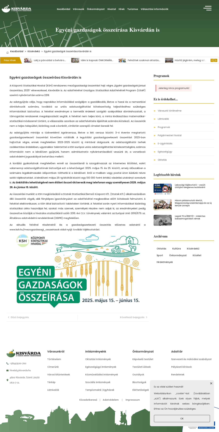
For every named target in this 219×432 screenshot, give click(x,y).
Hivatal (111, 9)
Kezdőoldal (63, 9)
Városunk (78, 9)
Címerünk (53, 366)
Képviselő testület (142, 359)
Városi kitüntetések (58, 374)
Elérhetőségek (140, 390)
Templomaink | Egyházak (99, 390)
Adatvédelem (111, 399)
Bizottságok (139, 382)
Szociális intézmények (97, 382)
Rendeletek (177, 374)
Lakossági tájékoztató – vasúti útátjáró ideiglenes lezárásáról (190, 186)
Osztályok (138, 374)
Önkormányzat (96, 9)
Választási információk (154, 9)
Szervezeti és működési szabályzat (191, 359)
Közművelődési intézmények (101, 374)
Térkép (51, 382)
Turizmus (132, 9)
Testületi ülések (141, 366)
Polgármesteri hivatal (169, 135)
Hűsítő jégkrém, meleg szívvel (181, 60)
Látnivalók (163, 119)
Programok (164, 127)
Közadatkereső (88, 399)
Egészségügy (165, 152)
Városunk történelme (169, 111)
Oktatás (162, 160)
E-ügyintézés (165, 143)
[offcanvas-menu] (207, 8)
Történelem (54, 359)
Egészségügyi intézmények (100, 366)
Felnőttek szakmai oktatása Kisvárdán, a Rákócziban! (148, 60)
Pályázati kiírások (181, 366)
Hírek (122, 9)
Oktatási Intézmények (98, 359)
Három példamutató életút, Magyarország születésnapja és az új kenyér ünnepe (193, 203)
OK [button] (182, 418)
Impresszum (133, 399)
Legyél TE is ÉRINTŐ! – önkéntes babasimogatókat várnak (190, 217)
